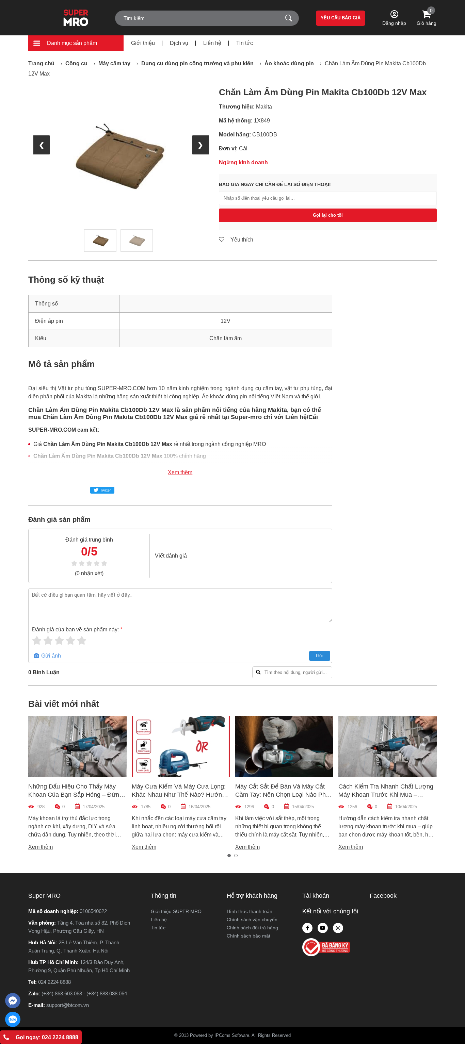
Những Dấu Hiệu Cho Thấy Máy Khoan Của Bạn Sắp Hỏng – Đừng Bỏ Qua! (75, 794)
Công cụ (76, 63)
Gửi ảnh (50, 656)
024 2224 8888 (54, 982)
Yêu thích (241, 240)
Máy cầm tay (114, 63)
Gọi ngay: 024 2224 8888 (47, 1037)
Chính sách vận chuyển (252, 919)
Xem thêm (180, 472)
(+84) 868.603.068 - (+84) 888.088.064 (84, 993)
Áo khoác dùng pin (289, 63)
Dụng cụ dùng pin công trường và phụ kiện (197, 63)
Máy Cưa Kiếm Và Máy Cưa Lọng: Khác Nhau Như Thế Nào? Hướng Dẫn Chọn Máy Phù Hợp (179, 794)
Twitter (105, 490)
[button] (229, 855)
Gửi (319, 655)
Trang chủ (41, 63)
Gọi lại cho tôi (328, 215)
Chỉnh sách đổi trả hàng (252, 927)
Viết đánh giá (171, 556)
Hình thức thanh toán (249, 911)
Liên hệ (212, 43)
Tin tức (244, 43)
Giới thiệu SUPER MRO (176, 911)
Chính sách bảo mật (248, 936)
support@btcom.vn (67, 1005)
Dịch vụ (179, 43)
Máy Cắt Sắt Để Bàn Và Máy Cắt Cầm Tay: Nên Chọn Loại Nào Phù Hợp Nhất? (282, 794)
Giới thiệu (143, 43)
